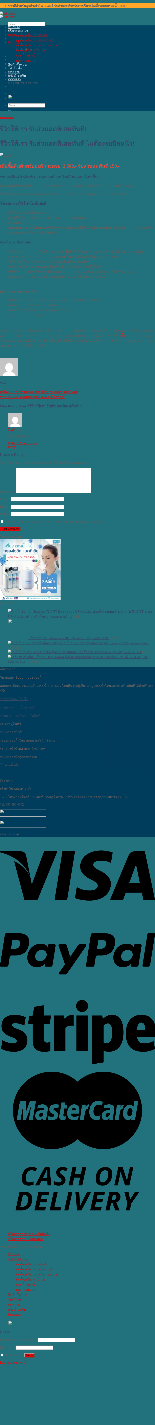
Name (5, 499)
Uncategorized (7, 117)
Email (5, 506)
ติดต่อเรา (14, 79)
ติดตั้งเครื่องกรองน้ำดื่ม (32, 35)
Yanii (11, 429)
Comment (7, 492)
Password (7, 1347)
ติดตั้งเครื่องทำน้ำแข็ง (31, 50)
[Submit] (9, 110)
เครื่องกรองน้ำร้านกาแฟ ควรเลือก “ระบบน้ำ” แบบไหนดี (39, 392)
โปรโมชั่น (15, 68)
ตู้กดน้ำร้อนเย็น (26, 55)
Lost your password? (13, 1362)
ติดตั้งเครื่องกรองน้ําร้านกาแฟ (37, 45)
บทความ (14, 72)
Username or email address (18, 1340)
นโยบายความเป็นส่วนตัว (17, 707)
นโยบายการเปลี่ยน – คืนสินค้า (21, 715)
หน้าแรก (14, 27)
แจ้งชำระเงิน (17, 75)
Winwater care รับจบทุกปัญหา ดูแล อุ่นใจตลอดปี (32, 397)
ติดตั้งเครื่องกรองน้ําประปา (34, 40)
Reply (12, 447)
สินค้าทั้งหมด (17, 64)
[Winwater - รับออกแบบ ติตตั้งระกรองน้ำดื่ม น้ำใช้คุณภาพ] (8, 15)
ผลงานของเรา (26, 60)
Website (5, 514)
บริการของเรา (18, 30)
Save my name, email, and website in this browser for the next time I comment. (55, 521)
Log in (29, 1355)
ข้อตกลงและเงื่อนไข (14, 699)
